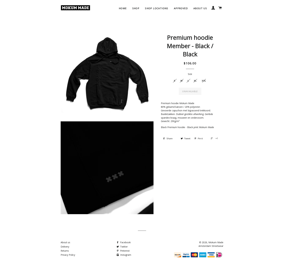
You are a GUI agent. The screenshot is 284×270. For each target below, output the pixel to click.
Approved (181, 8)
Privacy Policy (68, 254)
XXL (204, 80)
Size (190, 74)
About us (200, 8)
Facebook (125, 242)
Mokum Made (215, 242)
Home (123, 8)
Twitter (123, 246)
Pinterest (124, 250)
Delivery (65, 246)
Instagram (125, 254)
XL (195, 80)
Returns (65, 250)
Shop (136, 8)
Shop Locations (156, 8)
